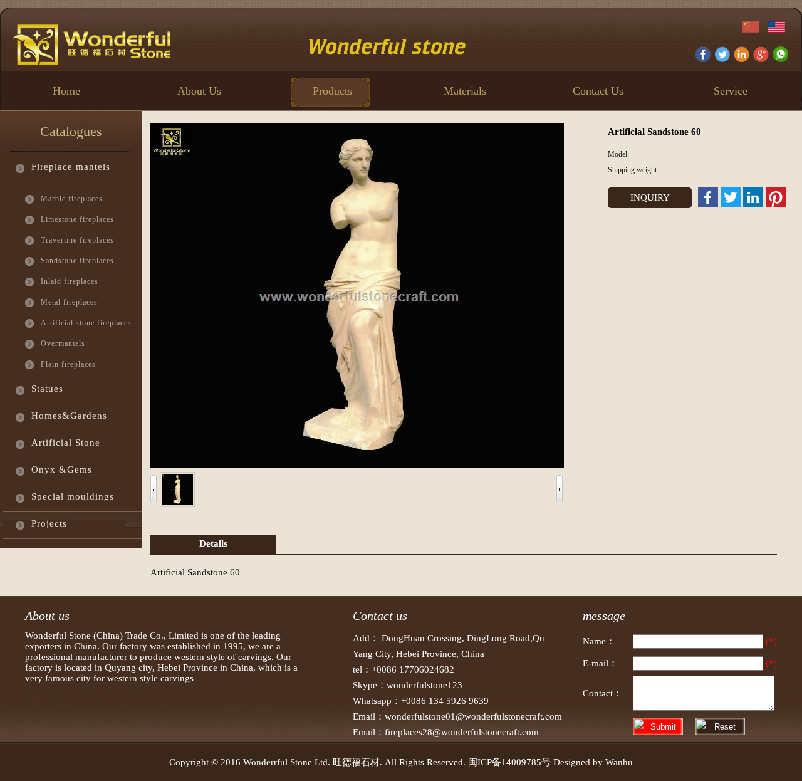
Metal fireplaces (69, 302)
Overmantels (63, 343)
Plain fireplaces (68, 364)
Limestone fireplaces (76, 219)
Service (730, 91)
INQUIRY (650, 197)
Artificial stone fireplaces (76, 322)
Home (66, 91)
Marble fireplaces (72, 198)
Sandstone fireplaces (76, 260)
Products (332, 91)
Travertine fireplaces (76, 240)
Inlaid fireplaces (69, 281)
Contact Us (598, 91)
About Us (199, 91)
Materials (465, 91)
